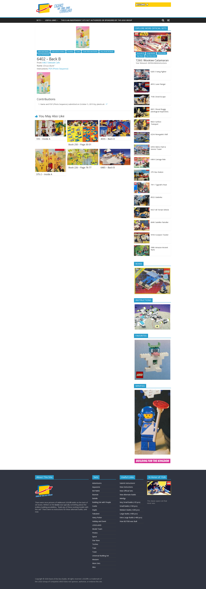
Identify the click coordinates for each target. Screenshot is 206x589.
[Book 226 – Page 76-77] (82, 150)
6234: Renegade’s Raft (159, 134)
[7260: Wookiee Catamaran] (152, 34)
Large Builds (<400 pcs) (129, 514)
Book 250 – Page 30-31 (79, 144)
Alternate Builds (43, 51)
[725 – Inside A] (50, 121)
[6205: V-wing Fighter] (141, 70)
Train (94, 548)
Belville (95, 498)
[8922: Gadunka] (141, 196)
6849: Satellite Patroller (159, 222)
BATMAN (96, 491)
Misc (94, 567)
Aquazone (96, 487)
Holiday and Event (99, 521)
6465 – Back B (108, 167)
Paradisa (70, 51)
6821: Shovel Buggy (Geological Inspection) (159, 110)
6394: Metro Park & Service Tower (158, 148)
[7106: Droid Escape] (141, 95)
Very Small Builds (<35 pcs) (130, 502)
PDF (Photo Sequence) (58, 68)
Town (78, 51)
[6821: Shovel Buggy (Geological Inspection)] (141, 108)
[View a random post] (168, 20)
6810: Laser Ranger (158, 84)
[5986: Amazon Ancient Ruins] (141, 246)
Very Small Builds (43, 55)
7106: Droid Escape (158, 97)
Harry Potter (97, 517)
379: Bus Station (157, 172)
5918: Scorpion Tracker (159, 235)
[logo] (44, 482)
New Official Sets (126, 491)
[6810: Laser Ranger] (141, 83)
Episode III (140, 53)
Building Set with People (101, 502)
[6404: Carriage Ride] (141, 158)
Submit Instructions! (127, 483)
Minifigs (123, 498)
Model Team (97, 529)
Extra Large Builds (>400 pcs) (131, 517)
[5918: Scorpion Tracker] (141, 234)
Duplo (94, 510)
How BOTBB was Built (128, 521)
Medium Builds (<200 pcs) (130, 510)
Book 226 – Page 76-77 (79, 167)
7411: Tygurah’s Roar (159, 185)
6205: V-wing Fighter (158, 71)
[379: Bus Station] (141, 171)
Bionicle (95, 494)
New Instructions (126, 487)
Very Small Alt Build (106, 51)
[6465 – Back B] (114, 150)
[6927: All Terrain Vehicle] (141, 209)
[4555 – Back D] (114, 121)
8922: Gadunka (156, 197)
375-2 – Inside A (44, 174)
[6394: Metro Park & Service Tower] (141, 146)
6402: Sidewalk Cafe (51, 62)
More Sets (96, 563)
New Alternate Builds (128, 494)
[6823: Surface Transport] (141, 121)
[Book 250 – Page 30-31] (82, 121)
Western (95, 559)
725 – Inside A (43, 138)
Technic (95, 544)
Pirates (95, 533)
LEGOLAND (96, 525)
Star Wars (140, 56)
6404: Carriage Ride (158, 159)
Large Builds (151, 53)
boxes (57, 505)
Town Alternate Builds (90, 51)
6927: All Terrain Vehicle (160, 210)
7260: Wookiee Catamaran (152, 60)
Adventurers (97, 483)
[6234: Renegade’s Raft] (141, 133)
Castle (94, 506)
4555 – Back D (108, 138)
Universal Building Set (100, 556)
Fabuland (95, 514)
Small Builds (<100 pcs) (128, 506)
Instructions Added (58, 51)
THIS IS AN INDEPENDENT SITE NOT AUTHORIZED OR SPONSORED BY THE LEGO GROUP (96, 20)
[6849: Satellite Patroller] (141, 221)
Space (94, 536)
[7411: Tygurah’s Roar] (141, 183)
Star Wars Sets (151, 56)
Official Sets (162, 53)
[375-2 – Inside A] (50, 150)
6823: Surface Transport (156, 123)
